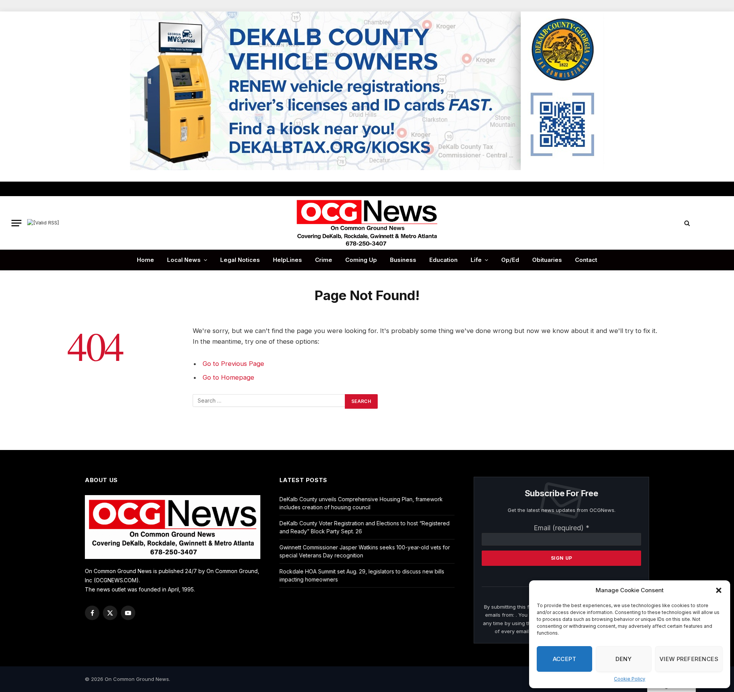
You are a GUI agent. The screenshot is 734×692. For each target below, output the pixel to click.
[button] (719, 590)
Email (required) (561, 528)
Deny (623, 659)
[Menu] (16, 223)
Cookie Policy (629, 679)
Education (443, 259)
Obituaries (547, 259)
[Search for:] (269, 401)
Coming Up (361, 259)
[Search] (687, 223)
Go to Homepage (228, 377)
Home (145, 259)
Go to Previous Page (233, 363)
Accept (564, 659)
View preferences (688, 659)
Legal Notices (240, 259)
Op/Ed (510, 259)
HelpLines (287, 259)
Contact (586, 259)
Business (403, 259)
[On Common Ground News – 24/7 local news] (367, 223)
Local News (184, 259)
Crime (323, 259)
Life (476, 259)
